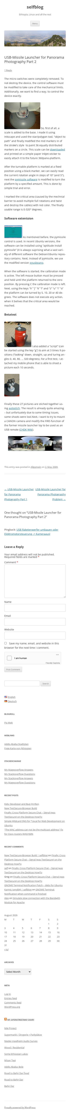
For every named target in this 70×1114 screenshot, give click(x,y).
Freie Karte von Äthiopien (17, 748)
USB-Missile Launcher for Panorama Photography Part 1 (19, 494)
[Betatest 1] (17, 346)
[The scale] (22, 128)
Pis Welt (8, 722)
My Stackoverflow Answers (18, 778)
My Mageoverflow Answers (18, 769)
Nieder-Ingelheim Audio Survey (21, 1041)
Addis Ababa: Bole (13, 1066)
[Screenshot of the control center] (13, 237)
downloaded (57, 149)
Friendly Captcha (53, 663)
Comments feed (12, 1002)
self (6, 868)
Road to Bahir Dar (13, 1079)
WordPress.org (12, 1006)
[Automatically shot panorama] (35, 449)
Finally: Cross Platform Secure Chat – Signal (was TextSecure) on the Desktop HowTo (34, 859)
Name (7, 602)
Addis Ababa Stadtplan (16, 744)
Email (7, 615)
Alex (6, 898)
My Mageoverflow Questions (19, 782)
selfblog (35, 7)
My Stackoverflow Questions (19, 774)
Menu (35, 23)
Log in (7, 994)
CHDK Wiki (26, 429)
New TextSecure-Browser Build (20, 808)
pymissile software (26, 179)
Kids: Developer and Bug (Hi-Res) (21, 804)
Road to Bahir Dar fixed (16, 1073)
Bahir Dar (9, 1086)
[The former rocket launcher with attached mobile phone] (11, 395)
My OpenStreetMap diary (20, 1019)
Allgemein (36, 467)
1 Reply (8, 70)
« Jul (6, 949)
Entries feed (10, 998)
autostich (14, 408)
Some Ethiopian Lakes (16, 1054)
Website (9, 629)
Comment (11, 562)
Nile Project (10, 1028)
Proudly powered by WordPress (20, 1107)
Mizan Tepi (10, 1060)
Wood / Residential (14, 1047)
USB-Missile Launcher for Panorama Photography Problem (50, 494)
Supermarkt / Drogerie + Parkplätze (23, 1034)
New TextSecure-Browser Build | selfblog (26, 855)
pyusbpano (36, 262)
